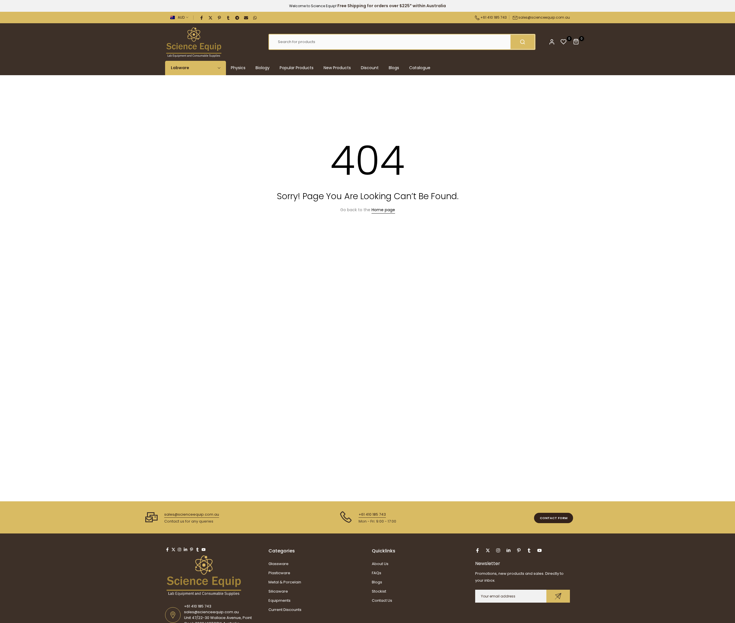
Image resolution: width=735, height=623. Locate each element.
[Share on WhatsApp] (255, 17)
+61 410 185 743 (493, 17)
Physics (238, 68)
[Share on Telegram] (237, 17)
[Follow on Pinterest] (191, 549)
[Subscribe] (558, 596)
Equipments (279, 600)
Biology (263, 68)
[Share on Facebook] (202, 17)
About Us (380, 563)
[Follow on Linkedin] (185, 549)
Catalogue (419, 68)
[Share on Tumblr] (228, 17)
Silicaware (278, 591)
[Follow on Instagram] (179, 549)
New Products (337, 68)
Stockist (379, 591)
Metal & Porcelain (284, 582)
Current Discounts (284, 609)
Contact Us (382, 600)
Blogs (394, 68)
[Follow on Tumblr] (197, 549)
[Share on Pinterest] (219, 17)
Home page (383, 210)
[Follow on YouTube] (203, 549)
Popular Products (297, 68)
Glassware (278, 563)
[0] (563, 42)
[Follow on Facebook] (167, 549)
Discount (370, 68)
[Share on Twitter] (210, 17)
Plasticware (279, 573)
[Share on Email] (246, 17)
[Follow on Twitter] (173, 549)
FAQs (376, 573)
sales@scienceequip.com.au (544, 17)
